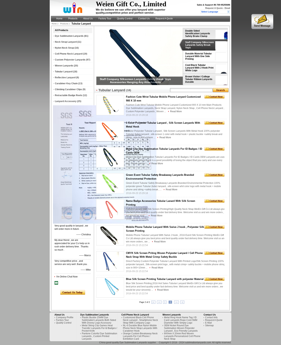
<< (159, 302)
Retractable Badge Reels (68, 95)
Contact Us (144, 18)
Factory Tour (104, 18)
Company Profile (64, 317)
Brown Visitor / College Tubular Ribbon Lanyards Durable (198, 79)
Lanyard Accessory (65, 101)
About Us (88, 18)
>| (182, 302)
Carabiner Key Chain (66, 83)
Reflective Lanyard (65, 77)
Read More (176, 111)
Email (227, 8)
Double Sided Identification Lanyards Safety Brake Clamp (197, 33)
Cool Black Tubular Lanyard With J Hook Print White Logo (199, 68)
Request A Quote (214, 8)
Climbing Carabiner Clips (68, 89)
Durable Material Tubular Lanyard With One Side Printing (198, 56)
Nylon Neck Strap (64, 48)
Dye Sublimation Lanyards (69, 36)
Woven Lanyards (64, 65)
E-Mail (208, 322)
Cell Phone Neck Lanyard (68, 53)
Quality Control (124, 18)
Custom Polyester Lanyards (70, 59)
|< (153, 302)
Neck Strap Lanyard (66, 42)
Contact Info (211, 317)
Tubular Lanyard (63, 71)
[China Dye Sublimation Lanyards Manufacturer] (74, 12)
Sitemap (209, 325)
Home (59, 18)
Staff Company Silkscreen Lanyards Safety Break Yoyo (199, 45)
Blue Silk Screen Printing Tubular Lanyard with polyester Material (165, 279)
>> (176, 302)
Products (72, 18)
